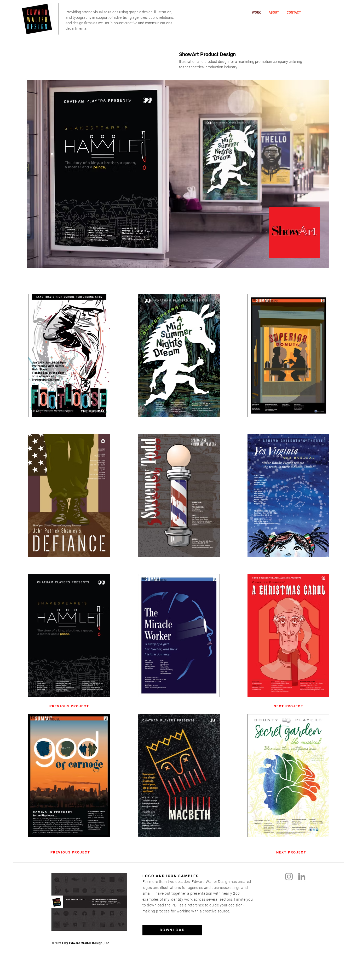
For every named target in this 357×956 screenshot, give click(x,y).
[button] (172, 930)
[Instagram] (289, 876)
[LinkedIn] (302, 876)
